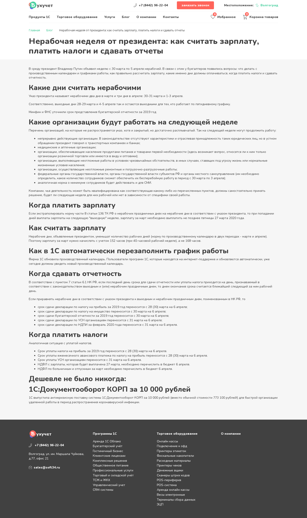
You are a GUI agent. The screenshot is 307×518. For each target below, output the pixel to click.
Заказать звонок (195, 5)
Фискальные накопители (175, 456)
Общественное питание (111, 465)
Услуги (109, 17)
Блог (126, 17)
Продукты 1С (39, 17)
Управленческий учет (109, 485)
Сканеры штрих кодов (173, 475)
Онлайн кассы (167, 441)
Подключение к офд (172, 446)
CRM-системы (103, 490)
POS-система (167, 485)
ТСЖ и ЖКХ (101, 480)
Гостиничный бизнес (108, 451)
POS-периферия (169, 480)
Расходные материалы (174, 461)
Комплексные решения (110, 461)
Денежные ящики (170, 470)
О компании (146, 17)
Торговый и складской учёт (113, 475)
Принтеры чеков (169, 465)
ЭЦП (160, 504)
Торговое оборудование (77, 17)
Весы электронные (171, 495)
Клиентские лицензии (109, 456)
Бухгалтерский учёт (107, 446)
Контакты (171, 17)
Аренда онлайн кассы (173, 490)
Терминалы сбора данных (176, 500)
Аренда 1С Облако (107, 441)
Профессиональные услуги (113, 470)
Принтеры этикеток (171, 451)
